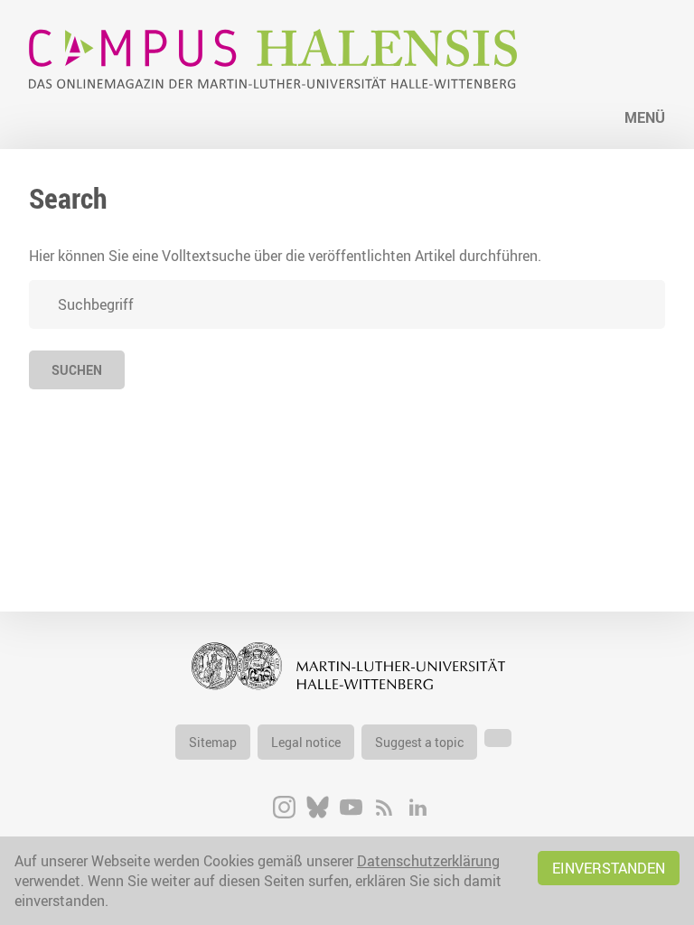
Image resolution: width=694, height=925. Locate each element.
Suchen (77, 369)
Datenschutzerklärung (428, 861)
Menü (644, 117)
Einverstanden (608, 868)
